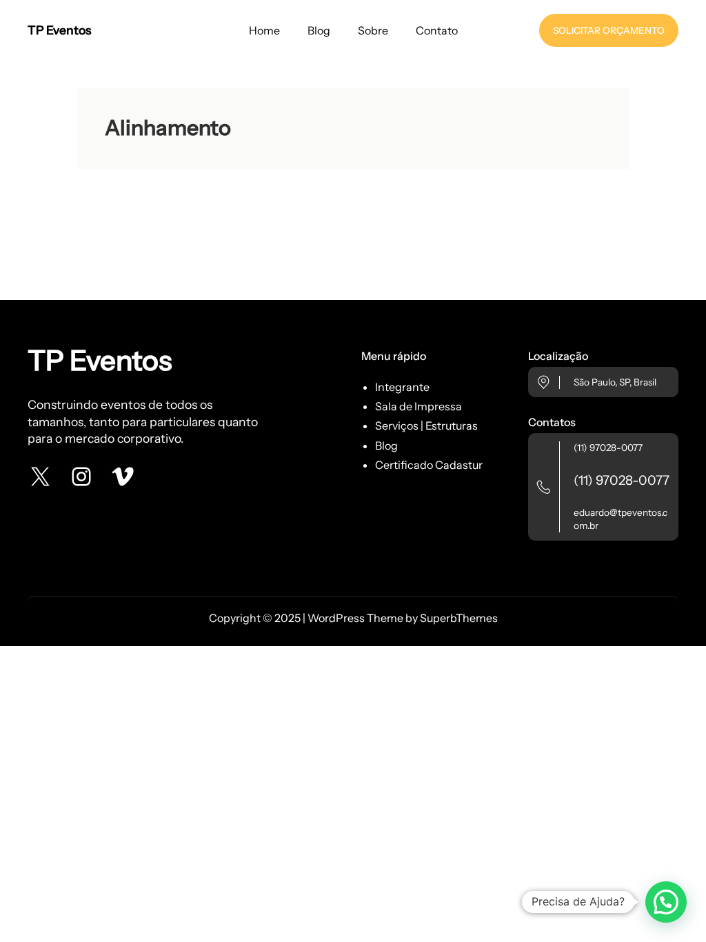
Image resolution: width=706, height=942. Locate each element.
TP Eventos (59, 30)
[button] (666, 902)
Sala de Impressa (418, 406)
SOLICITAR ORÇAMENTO (609, 30)
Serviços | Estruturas (426, 425)
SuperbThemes (459, 618)
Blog (386, 445)
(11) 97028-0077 (608, 447)
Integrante (402, 387)
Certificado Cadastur (429, 465)
